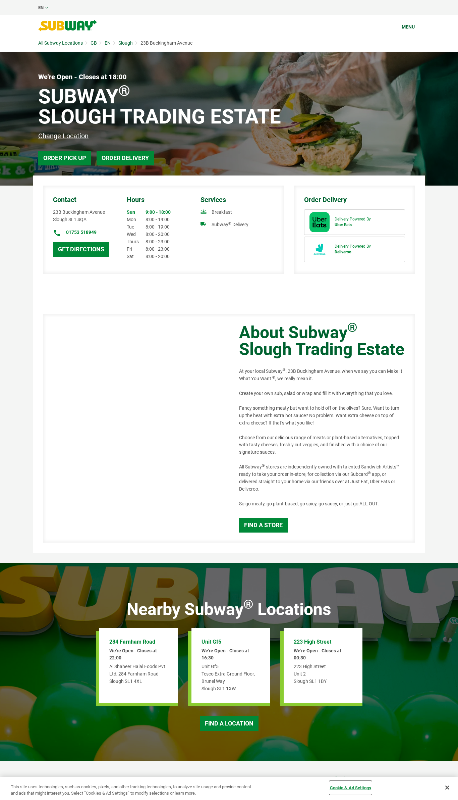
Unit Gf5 (211, 642)
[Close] (447, 787)
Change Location (63, 136)
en (41, 7)
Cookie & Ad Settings (350, 787)
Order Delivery (125, 157)
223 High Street (312, 642)
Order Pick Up (64, 157)
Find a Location (229, 723)
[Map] (133, 428)
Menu (408, 27)
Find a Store (263, 525)
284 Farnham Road (132, 642)
